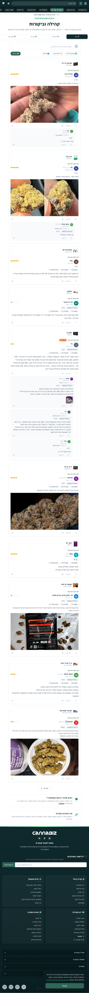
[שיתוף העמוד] (8, 3)
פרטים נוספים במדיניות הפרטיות (57, 980)
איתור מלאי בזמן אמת (33, 885)
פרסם (14, 53)
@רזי (60, 382)
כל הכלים (38, 903)
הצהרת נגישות (36, 932)
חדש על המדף (79, 899)
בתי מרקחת (71, 10)
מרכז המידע (80, 918)
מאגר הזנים (9, 10)
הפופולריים (43, 10)
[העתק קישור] (62, 125)
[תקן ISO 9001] (17, 987)
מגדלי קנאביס (79, 952)
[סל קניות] (3, 3)
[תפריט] (86, 3)
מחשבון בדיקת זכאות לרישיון (31, 899)
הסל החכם (37, 889)
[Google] (50, 838)
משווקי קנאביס (78, 959)
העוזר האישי (37, 896)
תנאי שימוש (37, 936)
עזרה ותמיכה (36, 922)
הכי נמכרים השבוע (78, 896)
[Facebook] (44, 838)
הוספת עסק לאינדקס (34, 929)
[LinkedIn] (39, 838)
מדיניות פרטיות (36, 940)
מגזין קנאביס (79, 940)
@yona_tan (56, 416)
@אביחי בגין (59, 135)
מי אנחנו (38, 918)
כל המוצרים (82, 10)
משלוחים (81, 903)
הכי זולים (20, 10)
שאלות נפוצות (79, 922)
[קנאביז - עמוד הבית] (81, 3)
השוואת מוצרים (36, 892)
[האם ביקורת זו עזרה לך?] (75, 281)
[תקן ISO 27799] (4, 987)
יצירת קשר (37, 925)
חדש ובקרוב (31, 10)
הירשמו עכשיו (9, 865)
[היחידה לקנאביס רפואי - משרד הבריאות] (23, 987)
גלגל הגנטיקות (79, 929)
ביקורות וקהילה (57, 10)
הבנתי (64, 986)
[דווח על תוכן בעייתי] (12, 125)
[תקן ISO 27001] (11, 987)
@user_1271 (58, 228)
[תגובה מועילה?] (70, 145)
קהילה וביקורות (79, 932)
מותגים (81, 966)
